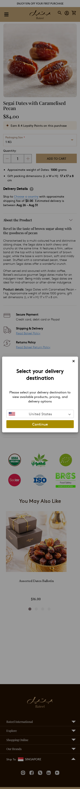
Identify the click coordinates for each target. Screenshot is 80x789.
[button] (40, 414)
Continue (40, 424)
